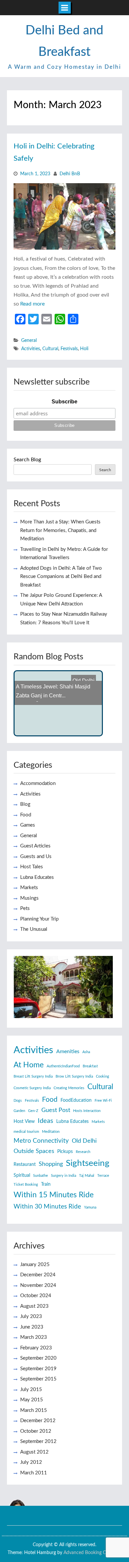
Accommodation (38, 783)
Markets (29, 887)
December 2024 (38, 1274)
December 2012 (38, 1420)
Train (46, 1184)
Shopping (51, 1164)
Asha (86, 1052)
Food (25, 814)
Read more (32, 304)
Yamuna (90, 1207)
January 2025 (35, 1264)
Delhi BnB (70, 174)
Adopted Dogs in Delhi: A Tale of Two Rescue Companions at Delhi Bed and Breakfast (61, 577)
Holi (84, 349)
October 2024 (35, 1295)
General (29, 340)
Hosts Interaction (87, 1111)
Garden (19, 1111)
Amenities (67, 1051)
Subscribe (64, 401)
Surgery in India (63, 1175)
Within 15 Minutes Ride (54, 1195)
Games (27, 825)
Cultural (50, 349)
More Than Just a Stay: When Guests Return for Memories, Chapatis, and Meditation (60, 530)
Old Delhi (84, 1141)
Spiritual (22, 1175)
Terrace (103, 1175)
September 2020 (38, 1358)
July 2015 (31, 1389)
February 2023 (36, 1347)
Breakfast (90, 1066)
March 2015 (33, 1410)
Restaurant (25, 1164)
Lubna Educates (37, 877)
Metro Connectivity (41, 1141)
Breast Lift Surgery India (33, 1076)
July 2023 (31, 1316)
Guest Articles (35, 845)
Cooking (102, 1076)
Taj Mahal (86, 1175)
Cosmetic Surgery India (32, 1088)
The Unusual (33, 929)
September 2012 (38, 1441)
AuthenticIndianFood (63, 1066)
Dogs (18, 1100)
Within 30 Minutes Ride (47, 1207)
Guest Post (55, 1110)
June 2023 (31, 1327)
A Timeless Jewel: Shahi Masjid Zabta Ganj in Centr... (53, 685)
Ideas (45, 1121)
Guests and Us (36, 856)
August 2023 (34, 1306)
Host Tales (31, 866)
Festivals (69, 349)
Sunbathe (40, 1175)
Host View (24, 1121)
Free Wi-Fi (103, 1100)
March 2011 (33, 1472)
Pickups (65, 1151)
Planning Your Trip (39, 919)
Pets (25, 908)
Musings (29, 898)
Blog (25, 804)
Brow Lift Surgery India (74, 1076)
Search (105, 470)
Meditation (51, 1131)
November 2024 (38, 1285)
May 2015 (31, 1399)
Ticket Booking (26, 1184)
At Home (29, 1065)
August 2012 (34, 1452)
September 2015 (38, 1379)
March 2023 (33, 1337)
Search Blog (27, 459)
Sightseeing (87, 1163)
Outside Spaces (34, 1151)
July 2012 (31, 1462)
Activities (30, 349)
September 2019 (38, 1368)
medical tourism (26, 1131)
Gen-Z (33, 1111)
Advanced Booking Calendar (92, 1552)
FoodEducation (76, 1100)
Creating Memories (69, 1088)
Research (83, 1152)
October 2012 (35, 1431)
